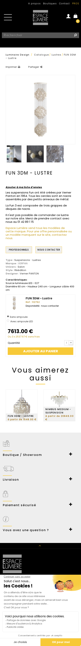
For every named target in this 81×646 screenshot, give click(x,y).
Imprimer (11, 67)
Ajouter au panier (40, 351)
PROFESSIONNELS (19, 249)
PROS (75, 3)
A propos (34, 3)
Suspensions (22, 260)
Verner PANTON (29, 273)
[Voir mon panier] (76, 15)
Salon (21, 267)
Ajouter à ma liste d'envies (24, 187)
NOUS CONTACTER (48, 249)
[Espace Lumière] (40, 17)
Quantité (14, 343)
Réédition (20, 270)
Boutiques (50, 3)
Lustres (36, 260)
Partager (33, 67)
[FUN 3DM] (15, 154)
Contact (64, 3)
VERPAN (23, 263)
